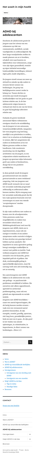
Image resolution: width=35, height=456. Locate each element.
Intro (7, 359)
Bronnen (8, 389)
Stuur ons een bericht (11, 406)
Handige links (12, 387)
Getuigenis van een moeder (17, 378)
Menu (6, 12)
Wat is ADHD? (10, 362)
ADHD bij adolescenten (13, 367)
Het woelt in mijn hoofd (17, 7)
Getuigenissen (10, 370)
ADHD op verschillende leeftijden (17, 365)
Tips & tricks (11, 384)
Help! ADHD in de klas (13, 381)
